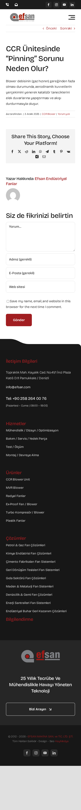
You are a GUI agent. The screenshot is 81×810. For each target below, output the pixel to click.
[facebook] (49, 5)
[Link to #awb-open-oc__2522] (71, 17)
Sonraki (66, 28)
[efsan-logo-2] (40, 651)
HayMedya (62, 741)
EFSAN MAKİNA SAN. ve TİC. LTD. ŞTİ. (50, 736)
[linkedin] (72, 5)
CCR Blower (48, 114)
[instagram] (56, 5)
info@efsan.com (18, 387)
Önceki (51, 28)
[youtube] (64, 5)
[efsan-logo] (23, 14)
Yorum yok (64, 114)
